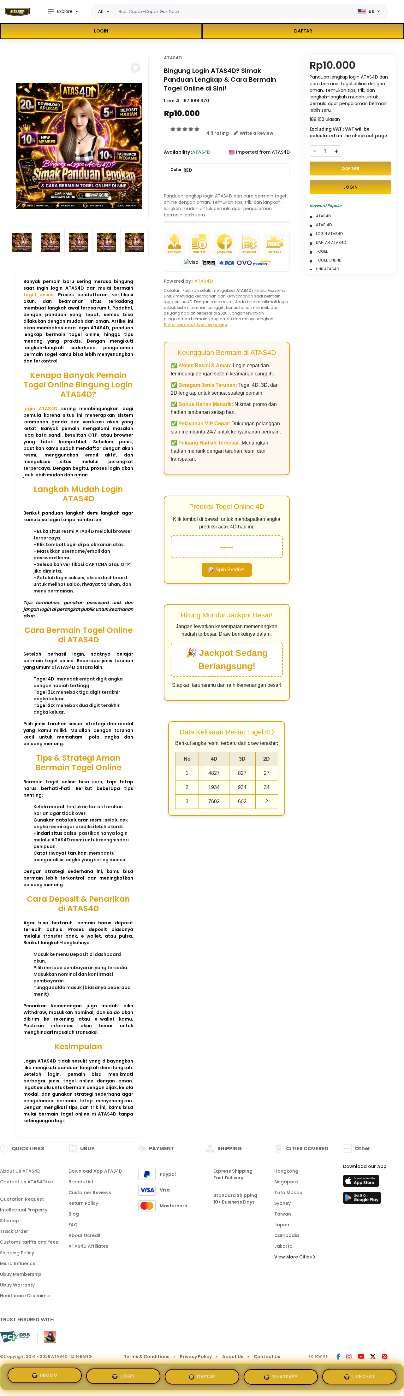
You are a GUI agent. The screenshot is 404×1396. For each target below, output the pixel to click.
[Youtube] (361, 1357)
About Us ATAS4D (20, 1171)
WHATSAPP (284, 1374)
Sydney (282, 1203)
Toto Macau (288, 1192)
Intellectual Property (23, 1210)
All (101, 11)
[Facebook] (338, 1357)
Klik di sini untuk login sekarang (195, 324)
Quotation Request (22, 1199)
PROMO (48, 1375)
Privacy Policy (196, 1356)
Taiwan (282, 1214)
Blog (73, 1214)
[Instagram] (349, 1357)
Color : (181, 170)
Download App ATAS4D (95, 1171)
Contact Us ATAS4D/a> (26, 1182)
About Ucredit (84, 1235)
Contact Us (267, 1356)
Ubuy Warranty (17, 1285)
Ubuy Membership (20, 1274)
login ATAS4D (40, 408)
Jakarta (283, 1246)
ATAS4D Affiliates (88, 1246)
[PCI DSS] (15, 1337)
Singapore (286, 1182)
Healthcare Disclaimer (25, 1296)
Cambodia (286, 1235)
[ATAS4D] (17, 12)
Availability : (178, 152)
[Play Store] (362, 1200)
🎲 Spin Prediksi (227, 569)
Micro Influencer (18, 1263)
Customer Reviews (89, 1192)
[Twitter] (373, 1357)
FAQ (73, 1225)
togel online (38, 295)
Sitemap (9, 1220)
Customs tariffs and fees (29, 1242)
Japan (281, 1225)
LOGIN (101, 31)
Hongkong (286, 1171)
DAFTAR (303, 31)
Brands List (80, 1182)
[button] (135, 68)
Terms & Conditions (146, 1356)
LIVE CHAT (363, 1374)
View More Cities (293, 1257)
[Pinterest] (384, 1357)
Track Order (14, 1231)
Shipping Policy (17, 1253)
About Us (232, 1356)
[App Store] (362, 1183)
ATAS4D (173, 58)
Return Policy (83, 1203)
